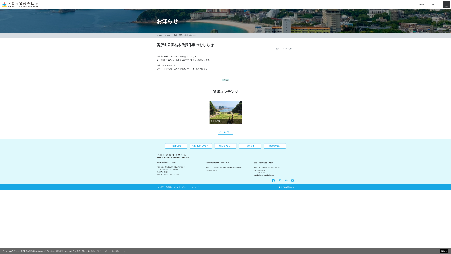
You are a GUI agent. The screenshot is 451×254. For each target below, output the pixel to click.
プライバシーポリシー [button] (103, 251)
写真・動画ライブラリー (200, 146)
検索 (433, 4)
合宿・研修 (250, 146)
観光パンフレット (225, 146)
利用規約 (169, 187)
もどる (226, 132)
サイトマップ (194, 187)
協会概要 (161, 187)
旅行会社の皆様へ (275, 146)
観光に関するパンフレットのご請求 (168, 174)
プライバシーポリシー (181, 187)
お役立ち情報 (176, 146)
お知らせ (168, 35)
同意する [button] (444, 251)
